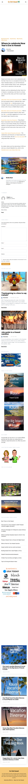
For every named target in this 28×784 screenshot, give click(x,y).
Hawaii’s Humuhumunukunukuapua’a (9, 554)
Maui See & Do (6, 709)
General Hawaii (6, 274)
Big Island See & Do (13, 647)
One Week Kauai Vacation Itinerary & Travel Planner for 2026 (13, 698)
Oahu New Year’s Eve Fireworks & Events (11, 99)
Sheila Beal (8, 49)
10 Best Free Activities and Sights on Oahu (11, 557)
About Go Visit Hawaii (19, 780)
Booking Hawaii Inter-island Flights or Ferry (11, 550)
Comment (3, 226)
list (11, 103)
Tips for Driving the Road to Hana (9, 561)
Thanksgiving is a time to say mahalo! (14, 294)
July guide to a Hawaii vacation (10, 333)
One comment (10, 50)
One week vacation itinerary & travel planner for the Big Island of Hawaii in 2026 (14, 668)
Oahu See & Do (6, 739)
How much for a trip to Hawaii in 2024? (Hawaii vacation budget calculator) (12, 525)
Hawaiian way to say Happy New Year (10, 149)
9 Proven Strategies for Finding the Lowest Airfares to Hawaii (13, 530)
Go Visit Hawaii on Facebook (15, 182)
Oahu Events (4, 40)
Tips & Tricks (13, 315)
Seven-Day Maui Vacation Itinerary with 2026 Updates (13, 728)
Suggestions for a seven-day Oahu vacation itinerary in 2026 (13, 758)
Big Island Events (5, 38)
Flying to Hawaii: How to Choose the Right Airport (13, 540)
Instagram (8, 184)
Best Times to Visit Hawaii (7, 521)
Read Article (4, 307)
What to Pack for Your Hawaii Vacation (10, 543)
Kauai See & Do (6, 679)
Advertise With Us (8, 780)
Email (2, 248)
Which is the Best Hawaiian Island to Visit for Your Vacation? (13, 535)
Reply (2, 212)
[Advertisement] (14, 21)
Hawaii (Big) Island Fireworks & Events (10, 133)
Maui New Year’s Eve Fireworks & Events (11, 110)
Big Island (5, 647)
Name (2, 242)
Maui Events (19, 38)
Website (3, 254)
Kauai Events (13, 38)
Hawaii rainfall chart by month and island (11, 547)
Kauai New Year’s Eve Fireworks (9, 120)
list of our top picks (19, 136)
